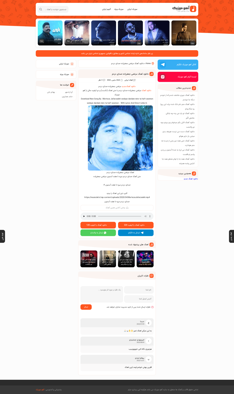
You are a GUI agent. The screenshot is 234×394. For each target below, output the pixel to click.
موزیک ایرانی (132, 9)
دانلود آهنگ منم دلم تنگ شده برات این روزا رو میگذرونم (177, 106)
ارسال (86, 307)
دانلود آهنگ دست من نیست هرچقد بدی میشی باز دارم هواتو (178, 134)
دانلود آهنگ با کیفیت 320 (134, 225)
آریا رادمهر (69, 92)
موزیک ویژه (118, 9)
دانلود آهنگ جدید (129, 86)
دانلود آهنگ (146, 90)
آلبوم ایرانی (106, 9)
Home (148, 63)
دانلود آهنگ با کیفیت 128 (96, 225)
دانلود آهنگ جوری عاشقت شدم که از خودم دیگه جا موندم (177, 97)
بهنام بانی (51, 92)
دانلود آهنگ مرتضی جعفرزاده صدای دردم (130, 74)
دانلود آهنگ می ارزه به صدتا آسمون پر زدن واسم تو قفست (178, 152)
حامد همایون (67, 96)
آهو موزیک (40, 389)
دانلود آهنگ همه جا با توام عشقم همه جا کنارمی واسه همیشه (178, 161)
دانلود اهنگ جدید (191, 178)
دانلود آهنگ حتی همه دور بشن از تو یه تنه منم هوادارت (178, 143)
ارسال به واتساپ (96, 232)
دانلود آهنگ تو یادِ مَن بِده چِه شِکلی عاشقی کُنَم (180, 116)
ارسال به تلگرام (134, 232)
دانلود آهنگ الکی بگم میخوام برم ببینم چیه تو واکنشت (178, 125)
